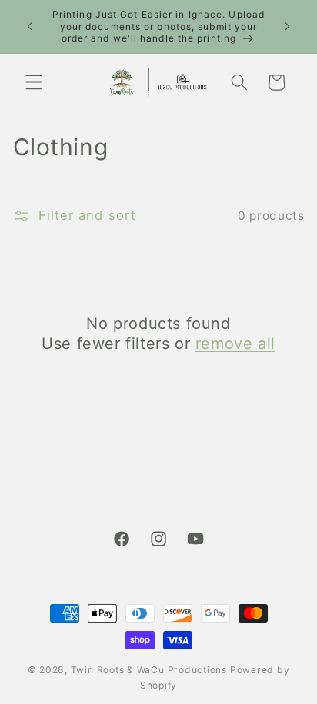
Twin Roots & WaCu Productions (149, 670)
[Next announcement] (288, 26)
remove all (235, 343)
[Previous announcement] (30, 26)
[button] (33, 82)
